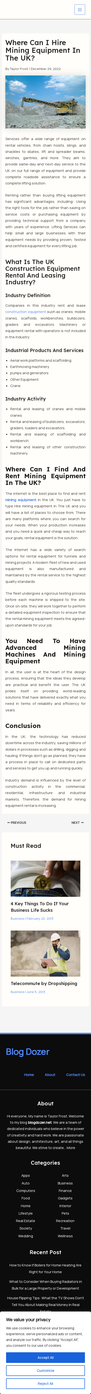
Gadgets (65, 1198)
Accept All (46, 1357)
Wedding (25, 1235)
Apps (25, 1175)
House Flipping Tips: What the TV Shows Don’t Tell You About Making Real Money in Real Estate (45, 1304)
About (50, 1074)
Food (26, 1198)
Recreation (65, 1220)
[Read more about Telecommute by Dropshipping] (45, 953)
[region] (45, 1353)
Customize (45, 1370)
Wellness (65, 1235)
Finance (65, 1190)
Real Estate (25, 1220)
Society (25, 1228)
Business (18, 918)
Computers (25, 1190)
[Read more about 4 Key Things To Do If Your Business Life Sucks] (45, 878)
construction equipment (25, 311)
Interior (65, 1205)
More (71, 1147)
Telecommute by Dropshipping (44, 983)
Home (29, 1074)
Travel (65, 1228)
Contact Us (75, 1074)
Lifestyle (26, 1213)
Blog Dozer (28, 1051)
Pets (65, 1213)
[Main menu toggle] (79, 9)
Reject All (45, 1383)
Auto (26, 1183)
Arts (65, 1175)
